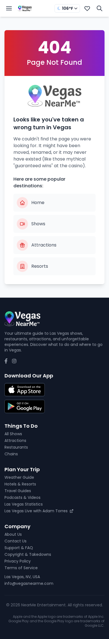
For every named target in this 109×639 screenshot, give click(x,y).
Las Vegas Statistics (23, 504)
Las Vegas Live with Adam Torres (36, 511)
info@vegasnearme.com (28, 583)
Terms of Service (21, 568)
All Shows (13, 434)
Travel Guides (17, 491)
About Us (13, 534)
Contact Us (15, 541)
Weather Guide (19, 477)
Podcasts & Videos (22, 497)
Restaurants (16, 447)
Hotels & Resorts (20, 484)
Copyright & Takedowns (27, 554)
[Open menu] (9, 8)
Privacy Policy (17, 561)
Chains (11, 454)
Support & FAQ (18, 548)
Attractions (15, 440)
